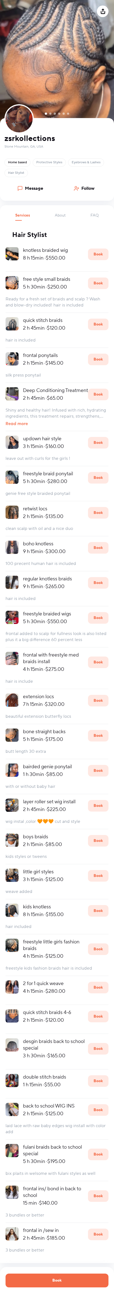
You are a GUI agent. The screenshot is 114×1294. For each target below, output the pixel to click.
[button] (22, 217)
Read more (17, 424)
